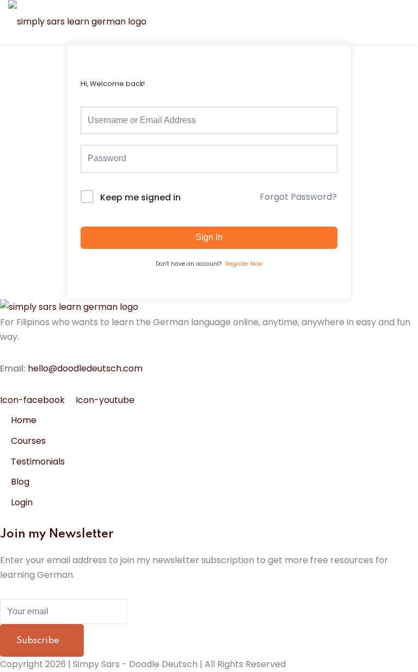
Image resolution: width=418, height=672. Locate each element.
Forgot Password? (298, 197)
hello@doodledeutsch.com (85, 368)
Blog (20, 481)
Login (22, 502)
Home (23, 420)
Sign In (209, 237)
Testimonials (38, 461)
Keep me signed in (140, 197)
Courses (28, 441)
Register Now (243, 264)
